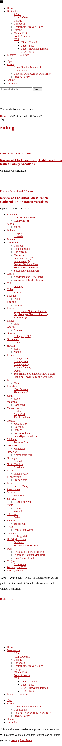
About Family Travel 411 (27, 67)
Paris (16, 323)
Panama (11, 470)
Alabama (12, 214)
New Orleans (21, 389)
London (18, 305)
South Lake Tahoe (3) (26, 267)
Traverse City (21, 442)
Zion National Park (24, 558)
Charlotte (19, 467)
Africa (17, 14)
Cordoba (18, 508)
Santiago (18, 286)
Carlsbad (18, 245)
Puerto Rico (13, 489)
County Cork (21, 361)
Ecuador (11, 295)
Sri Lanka (12, 514)
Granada (18, 461)
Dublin (17, 370)
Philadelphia (20, 479)
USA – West (27, 51)
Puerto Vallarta (22, 433)
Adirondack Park (23, 454)
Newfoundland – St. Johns (28, 276)
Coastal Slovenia (23, 501)
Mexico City (20, 423)
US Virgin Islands (16, 539)
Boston (18, 411)
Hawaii (11, 345)
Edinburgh (19, 495)
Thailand (12, 533)
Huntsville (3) (21, 220)
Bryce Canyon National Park (29, 551)
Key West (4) (21, 317)
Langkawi (19, 404)
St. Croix (19, 542)
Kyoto (17, 398)
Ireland (10, 354)
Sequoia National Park (26, 264)
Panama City (21, 473)
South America (22, 36)
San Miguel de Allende (26, 436)
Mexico (11, 420)
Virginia (11, 561)
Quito (17, 298)
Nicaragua (12, 458)
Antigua (18, 342)
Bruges (18, 233)
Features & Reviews (18, 54)
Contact (11, 79)
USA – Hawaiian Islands (34, 48)
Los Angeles (20, 251)
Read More (26, 740)
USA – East (27, 45)
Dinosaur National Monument (30, 554)
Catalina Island (22, 248)
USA (16, 39)
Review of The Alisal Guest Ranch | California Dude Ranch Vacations (24, 200)
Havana (18, 292)
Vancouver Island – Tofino (28, 280)
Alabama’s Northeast (25, 217)
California (12, 242)
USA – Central (29, 42)
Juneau (17, 226)
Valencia (18, 511)
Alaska (10, 223)
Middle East (20, 33)
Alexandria (20, 564)
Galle (17, 517)
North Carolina (15, 464)
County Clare (21, 358)
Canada (18, 20)
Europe (18, 29)
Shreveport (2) (21, 392)
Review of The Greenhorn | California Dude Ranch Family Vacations (31, 162)
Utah (9, 548)
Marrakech (19, 448)
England (11, 301)
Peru (9, 483)
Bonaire (11, 239)
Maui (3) (18, 351)
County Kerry (21, 364)
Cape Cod (19, 414)
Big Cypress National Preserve (30, 311)
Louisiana (12, 386)
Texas (10, 526)
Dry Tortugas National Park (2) (31, 314)
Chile (10, 283)
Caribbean (19, 23)
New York (12, 451)
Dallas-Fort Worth (23, 529)
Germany (12, 333)
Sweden (11, 520)
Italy (9, 379)
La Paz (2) (19, 426)
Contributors (20, 70)
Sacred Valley (21, 486)
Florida (11, 308)
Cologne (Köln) (22, 336)
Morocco (12, 445)
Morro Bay (20, 255)
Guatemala (13, 339)
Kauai (17, 348)
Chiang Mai (20, 536)
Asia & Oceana (22, 17)
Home (10, 8)
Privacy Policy (22, 76)
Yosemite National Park (26, 270)
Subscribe (12, 83)
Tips (9, 61)
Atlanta (18, 329)
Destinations (13, 11)
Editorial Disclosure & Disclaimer (32, 73)
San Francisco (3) (23, 258)
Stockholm (19, 523)
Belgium (11, 230)
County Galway (22, 367)
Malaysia (12, 401)
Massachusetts (14, 408)
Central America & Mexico (28, 26)
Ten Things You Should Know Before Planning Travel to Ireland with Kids (34, 375)
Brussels (18, 236)
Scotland (11, 492)
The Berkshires (22, 417)
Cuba (10, 289)
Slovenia (11, 498)
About (10, 64)
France (10, 320)
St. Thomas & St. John (26, 545)
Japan (10, 395)
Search (37, 89)
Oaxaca (18, 429)
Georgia (11, 326)
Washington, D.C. (17, 567)
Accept (15, 740)
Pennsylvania (14, 476)
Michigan (12, 439)
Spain (10, 504)
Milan (17, 383)
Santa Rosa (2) (22, 261)
